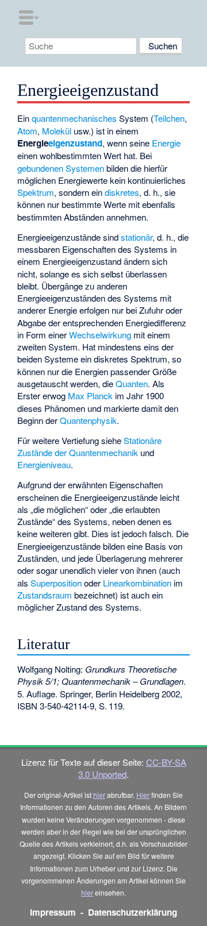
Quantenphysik (88, 420)
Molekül (56, 131)
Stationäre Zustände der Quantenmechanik (89, 446)
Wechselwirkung (100, 335)
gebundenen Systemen (60, 168)
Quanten (132, 383)
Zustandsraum (44, 595)
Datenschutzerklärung (132, 912)
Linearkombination (137, 583)
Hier (143, 795)
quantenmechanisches (74, 118)
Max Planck (90, 395)
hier (99, 795)
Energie (166, 143)
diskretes (122, 192)
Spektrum (35, 192)
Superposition (56, 583)
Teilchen (169, 118)
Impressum (53, 912)
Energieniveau (44, 464)
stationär (136, 237)
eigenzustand (75, 143)
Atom (27, 131)
